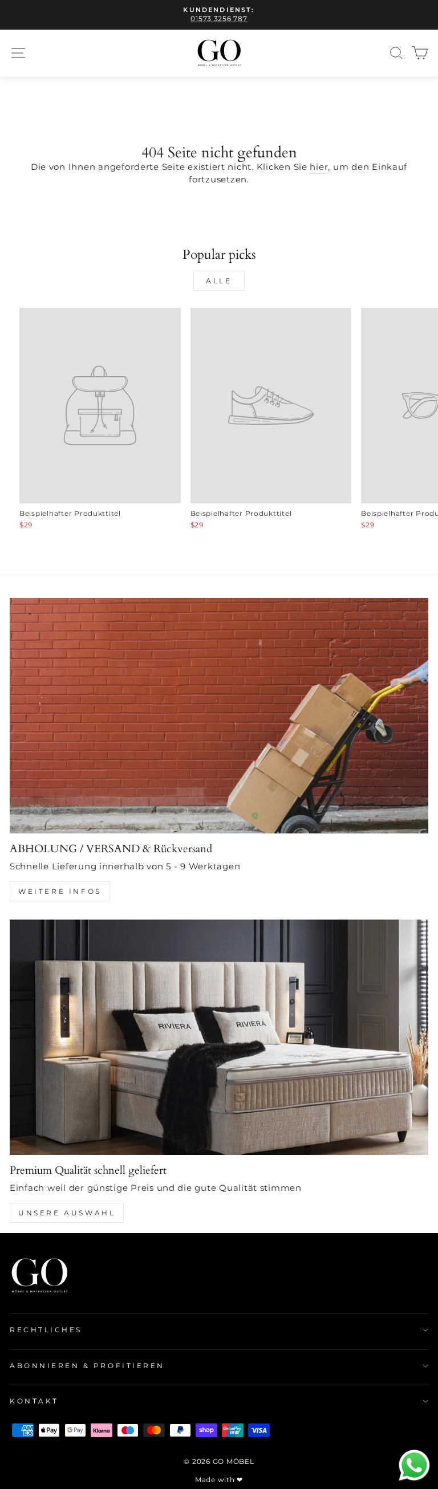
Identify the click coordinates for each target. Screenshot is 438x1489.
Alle (219, 280)
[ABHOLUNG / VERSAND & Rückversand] (219, 715)
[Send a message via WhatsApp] (414, 1465)
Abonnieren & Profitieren (87, 1366)
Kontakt (34, 1401)
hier (319, 167)
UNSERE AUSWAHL (66, 1213)
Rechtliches (46, 1330)
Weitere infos (60, 891)
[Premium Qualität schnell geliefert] (219, 1037)
